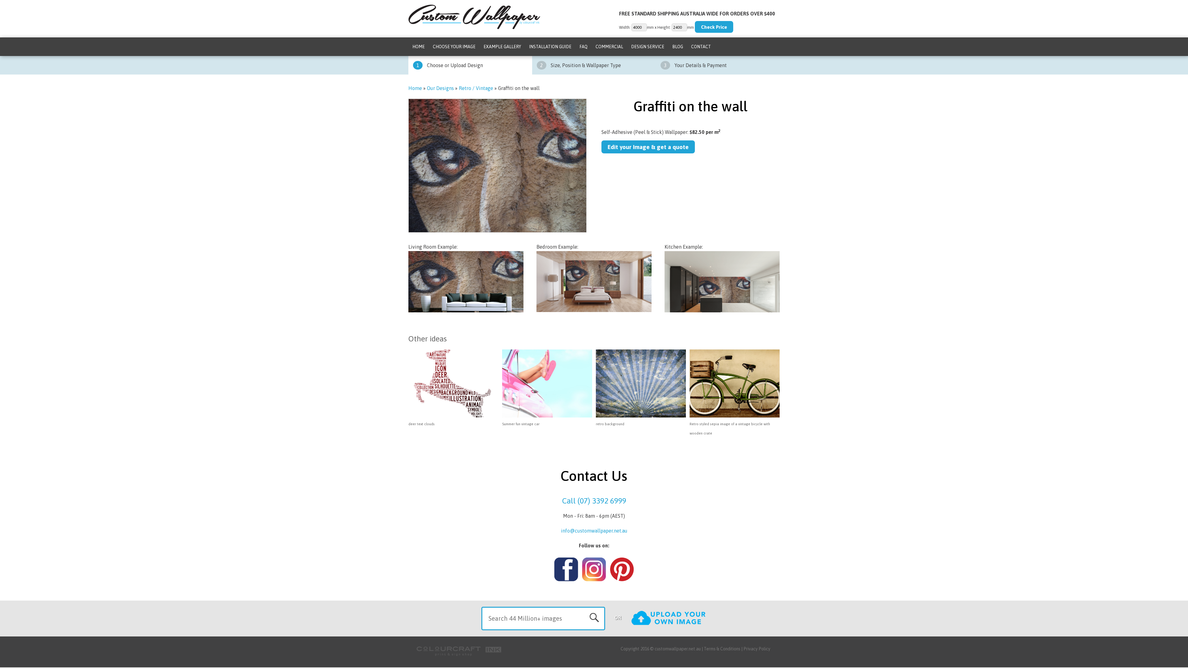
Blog (677, 46)
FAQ (583, 46)
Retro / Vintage (476, 88)
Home (418, 46)
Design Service (647, 46)
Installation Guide (550, 46)
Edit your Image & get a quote (648, 146)
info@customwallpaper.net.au (594, 530)
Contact (701, 46)
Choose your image (454, 46)
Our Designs (440, 88)
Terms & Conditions (722, 648)
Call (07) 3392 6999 (594, 500)
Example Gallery (502, 46)
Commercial (609, 46)
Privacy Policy (756, 648)
